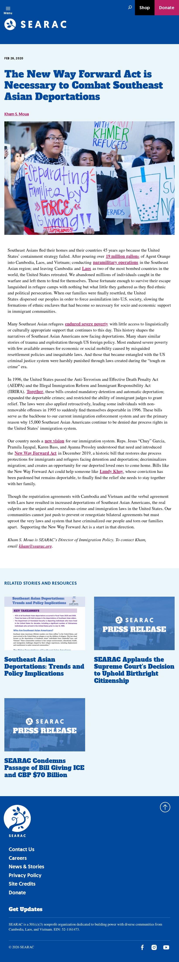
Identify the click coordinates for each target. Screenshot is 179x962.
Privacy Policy (25, 875)
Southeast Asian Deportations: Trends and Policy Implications (44, 667)
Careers (18, 858)
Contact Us (21, 849)
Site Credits (22, 883)
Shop (144, 7)
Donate (166, 7)
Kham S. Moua (16, 114)
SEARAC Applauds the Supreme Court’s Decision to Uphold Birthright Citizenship (134, 670)
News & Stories (26, 866)
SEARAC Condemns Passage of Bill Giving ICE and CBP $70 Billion (44, 768)
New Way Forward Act (36, 453)
